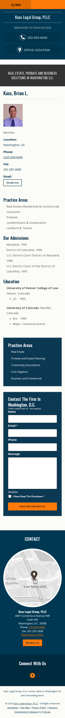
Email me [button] (12, 183)
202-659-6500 (37, 38)
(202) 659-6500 (13, 157)
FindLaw (46, 711)
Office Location (37, 50)
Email (13, 425)
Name (12, 411)
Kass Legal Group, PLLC (26, 703)
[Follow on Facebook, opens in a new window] (32, 675)
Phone (12, 439)
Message (14, 454)
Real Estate (17, 352)
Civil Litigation (19, 372)
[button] (62, 695)
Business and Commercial (26, 378)
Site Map (25, 707)
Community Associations (25, 365)
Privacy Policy (39, 707)
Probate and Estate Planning (28, 358)
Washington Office (32, 635)
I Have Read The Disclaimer (28, 496)
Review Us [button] (32, 643)
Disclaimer (13, 492)
